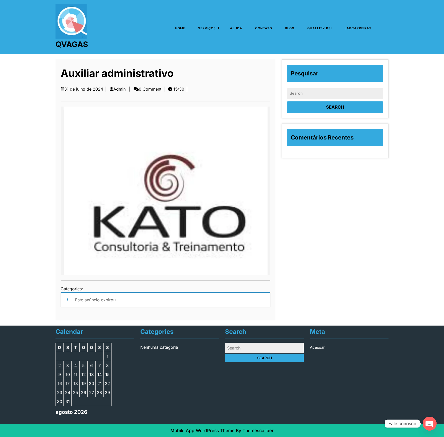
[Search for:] (335, 93)
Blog (289, 28)
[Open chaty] (430, 424)
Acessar (317, 347)
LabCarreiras (358, 28)
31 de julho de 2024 (83, 89)
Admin (119, 89)
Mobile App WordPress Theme (202, 430)
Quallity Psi (319, 28)
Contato (263, 28)
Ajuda (236, 28)
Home (180, 28)
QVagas (71, 44)
